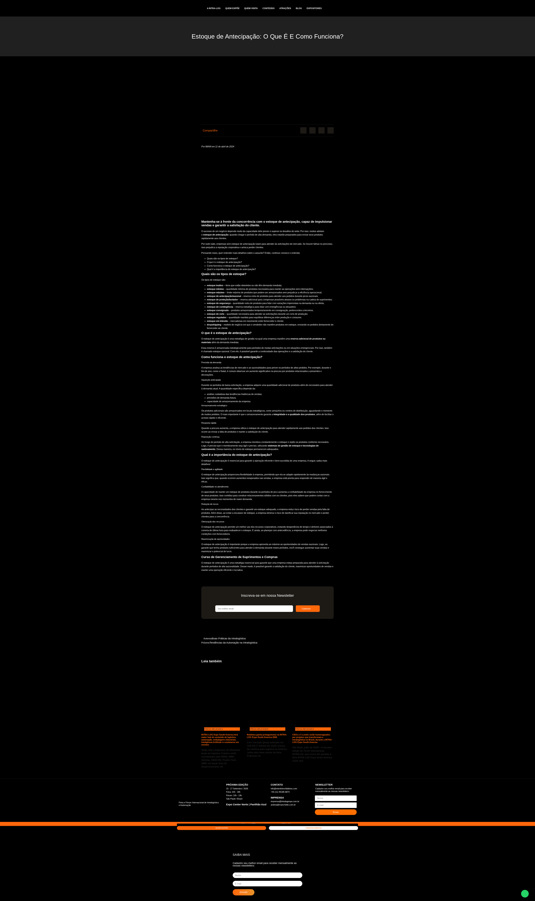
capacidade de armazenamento (222, 401)
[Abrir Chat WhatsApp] (525, 894)
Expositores (314, 8)
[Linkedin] (345, 8)
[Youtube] (356, 8)
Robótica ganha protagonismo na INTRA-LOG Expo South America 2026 (267, 735)
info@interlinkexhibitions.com (284, 788)
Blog (299, 8)
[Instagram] (351, 8)
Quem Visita (251, 8)
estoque (249, 449)
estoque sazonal (221, 351)
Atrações (285, 8)
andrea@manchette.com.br (283, 805)
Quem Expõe (232, 8)
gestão (251, 339)
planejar (268, 530)
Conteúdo (268, 8)
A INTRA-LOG (214, 8)
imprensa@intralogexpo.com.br (285, 801)
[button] (303, 130)
